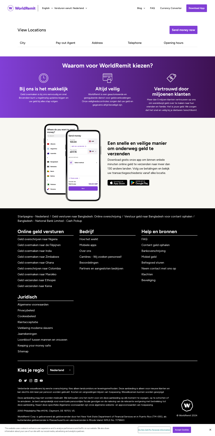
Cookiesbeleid (27, 316)
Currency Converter (171, 8)
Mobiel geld (148, 256)
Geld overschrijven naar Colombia (39, 268)
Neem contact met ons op (158, 268)
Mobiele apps (87, 245)
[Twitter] (25, 380)
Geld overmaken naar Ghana (36, 262)
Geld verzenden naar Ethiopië (37, 280)
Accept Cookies (182, 430)
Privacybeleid (26, 310)
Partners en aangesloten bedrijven (101, 268)
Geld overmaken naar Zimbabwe (38, 256)
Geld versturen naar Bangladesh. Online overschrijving (86, 216)
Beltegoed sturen (152, 262)
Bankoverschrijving (153, 251)
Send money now (183, 30)
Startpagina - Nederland (33, 216)
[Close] (210, 429)
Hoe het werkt (88, 239)
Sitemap (23, 351)
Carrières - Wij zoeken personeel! (100, 256)
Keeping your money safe (34, 345)
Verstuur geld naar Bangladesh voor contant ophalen (158, 216)
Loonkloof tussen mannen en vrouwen (42, 339)
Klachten (147, 274)
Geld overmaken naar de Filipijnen (39, 245)
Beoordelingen (88, 262)
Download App (197, 8)
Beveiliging (148, 280)
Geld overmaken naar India (35, 251)
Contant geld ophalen (155, 245)
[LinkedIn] (36, 380)
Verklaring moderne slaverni (35, 328)
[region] (107, 430)
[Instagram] (30, 380)
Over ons (85, 251)
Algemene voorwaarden (33, 304)
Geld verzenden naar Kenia (35, 286)
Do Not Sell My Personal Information (154, 430)
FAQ (152, 8)
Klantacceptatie (28, 322)
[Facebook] (20, 380)
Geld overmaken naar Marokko (37, 274)
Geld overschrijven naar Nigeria (37, 239)
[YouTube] (41, 380)
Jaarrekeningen (27, 333)
